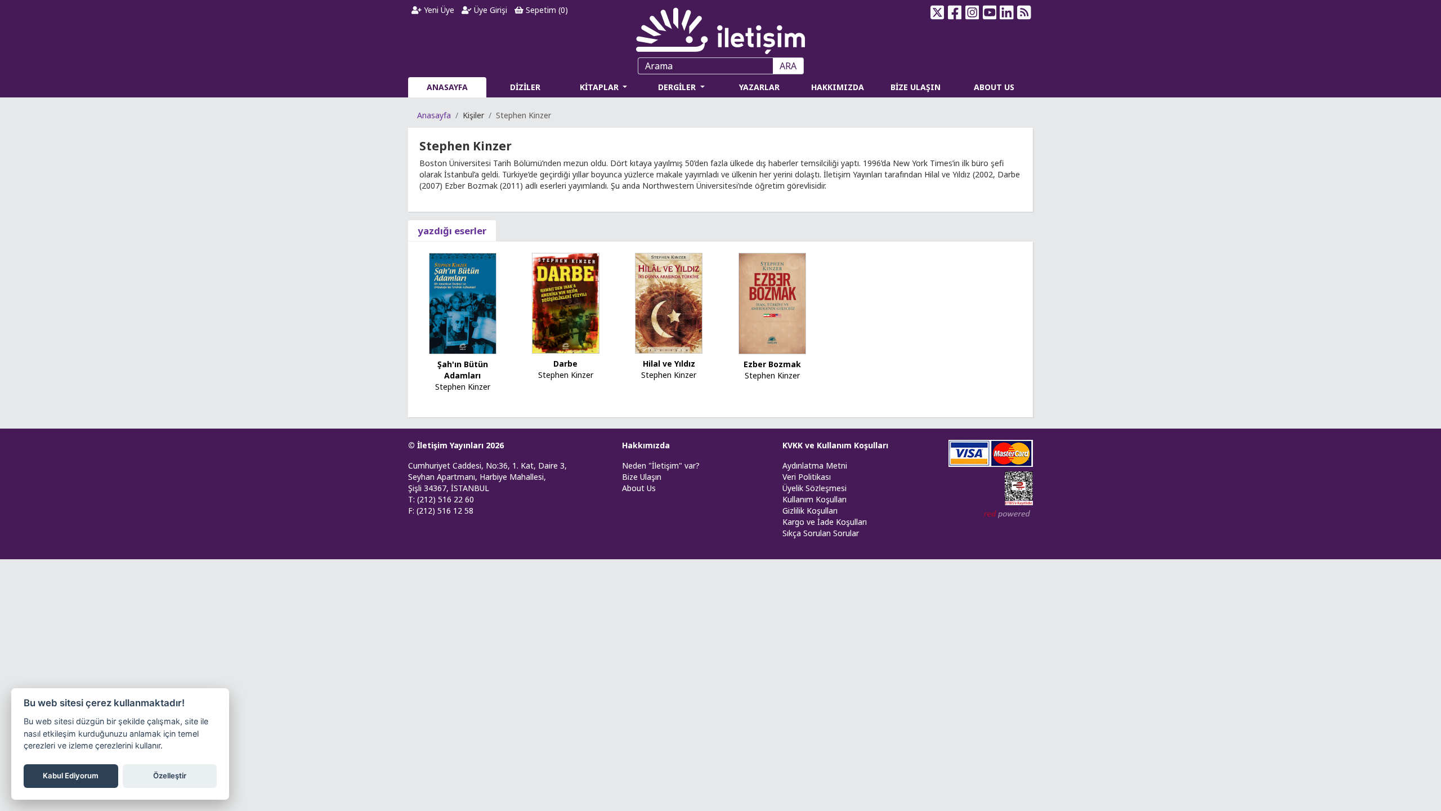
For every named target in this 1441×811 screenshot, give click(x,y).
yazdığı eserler (452, 230)
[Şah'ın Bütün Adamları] (462, 302)
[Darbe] (565, 302)
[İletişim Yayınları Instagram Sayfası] (972, 12)
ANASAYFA (447, 87)
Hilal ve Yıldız (669, 363)
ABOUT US (994, 87)
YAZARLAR (759, 87)
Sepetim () (545, 10)
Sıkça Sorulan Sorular (820, 533)
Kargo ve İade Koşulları (824, 521)
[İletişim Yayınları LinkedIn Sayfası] (1006, 12)
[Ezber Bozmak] (772, 302)
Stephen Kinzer (462, 386)
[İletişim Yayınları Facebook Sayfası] (955, 12)
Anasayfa (434, 115)
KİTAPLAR (600, 87)
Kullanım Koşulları (814, 499)
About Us (639, 488)
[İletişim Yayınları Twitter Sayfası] (937, 12)
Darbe (565, 363)
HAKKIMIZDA (837, 87)
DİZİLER (525, 87)
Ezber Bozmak (772, 364)
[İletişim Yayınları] (720, 28)
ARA (788, 66)
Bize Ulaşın (641, 476)
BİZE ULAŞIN (915, 87)
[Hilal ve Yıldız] (668, 302)
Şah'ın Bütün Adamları (462, 370)
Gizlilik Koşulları (810, 510)
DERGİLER (678, 87)
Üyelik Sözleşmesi (814, 488)
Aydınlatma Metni (814, 465)
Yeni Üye (438, 10)
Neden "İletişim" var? (661, 465)
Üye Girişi (489, 10)
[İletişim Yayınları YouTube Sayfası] (989, 12)
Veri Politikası (806, 476)
